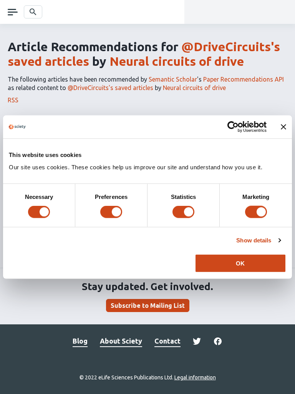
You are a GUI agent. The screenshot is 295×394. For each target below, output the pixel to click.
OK (240, 263)
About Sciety (121, 341)
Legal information (195, 377)
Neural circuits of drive (176, 61)
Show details (253, 240)
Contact (167, 341)
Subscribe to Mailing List (148, 305)
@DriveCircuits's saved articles (110, 87)
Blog (80, 341)
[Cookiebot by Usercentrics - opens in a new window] (233, 127)
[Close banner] (283, 127)
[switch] (111, 212)
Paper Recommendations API (243, 79)
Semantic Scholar (173, 79)
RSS (13, 100)
